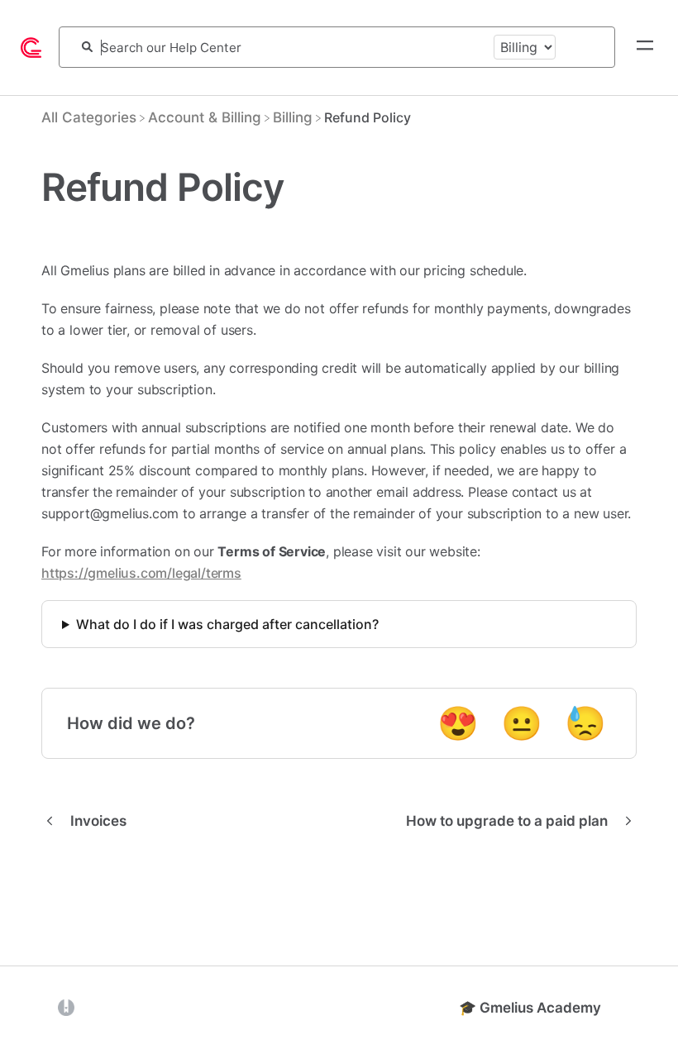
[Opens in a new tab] (66, 1007)
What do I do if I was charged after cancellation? (227, 624)
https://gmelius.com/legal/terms (141, 573)
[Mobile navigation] (645, 47)
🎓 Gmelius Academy (530, 1007)
